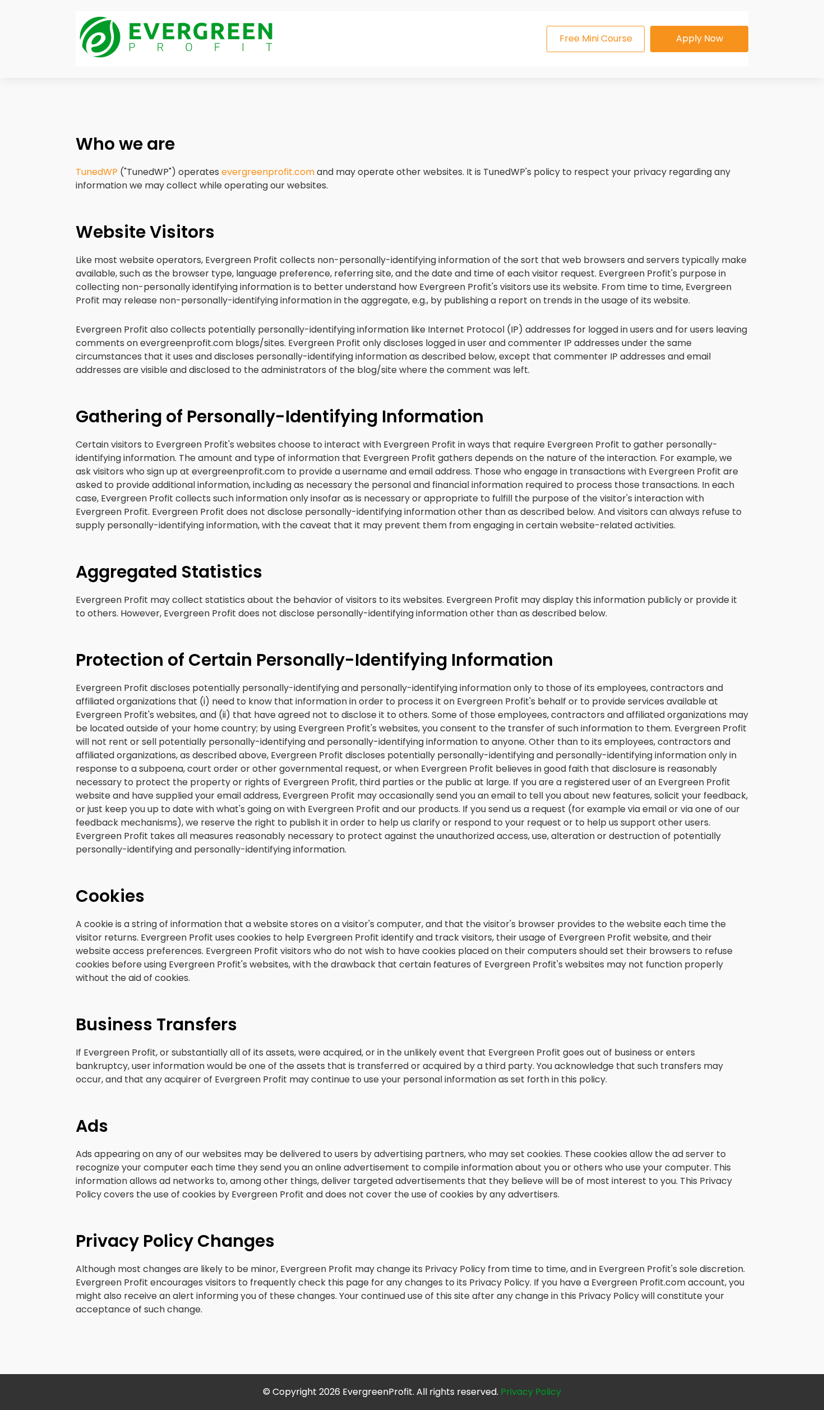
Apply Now (699, 38)
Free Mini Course (595, 38)
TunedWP (97, 171)
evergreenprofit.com (267, 171)
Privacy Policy (531, 1391)
